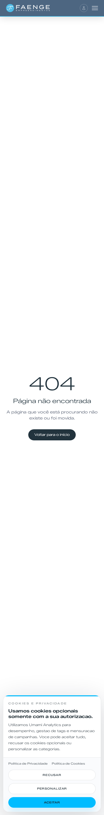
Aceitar (52, 802)
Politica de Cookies (68, 763)
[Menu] (95, 8)
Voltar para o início (52, 435)
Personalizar (52, 788)
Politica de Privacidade (28, 763)
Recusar (52, 775)
